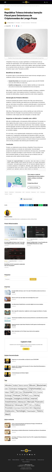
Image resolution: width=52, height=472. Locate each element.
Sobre (9, 459)
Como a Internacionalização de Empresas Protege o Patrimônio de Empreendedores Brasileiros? (27, 424)
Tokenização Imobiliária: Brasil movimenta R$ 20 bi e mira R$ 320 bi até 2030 (29, 317)
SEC (31, 408)
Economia (28, 192)
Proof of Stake (17, 408)
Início (5, 5)
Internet (34, 399)
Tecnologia (43, 192)
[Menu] (5, 2)
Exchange (8, 395)
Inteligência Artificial (21, 399)
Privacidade (8, 408)
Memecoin (22, 402)
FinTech (25, 395)
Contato (22, 459)
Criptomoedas (18, 192)
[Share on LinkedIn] (19, 26)
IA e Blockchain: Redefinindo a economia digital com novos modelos (27, 304)
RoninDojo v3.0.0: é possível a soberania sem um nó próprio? (14, 264)
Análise (15, 385)
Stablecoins (9, 411)
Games (31, 395)
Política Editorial (15, 459)
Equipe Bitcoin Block (13, 239)
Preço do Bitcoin (26, 461)
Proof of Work (24, 408)
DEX (16, 392)
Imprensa (6, 239)
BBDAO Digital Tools (28, 464)
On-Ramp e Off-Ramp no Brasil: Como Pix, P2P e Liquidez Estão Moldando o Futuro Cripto (29, 437)
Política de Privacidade (31, 459)
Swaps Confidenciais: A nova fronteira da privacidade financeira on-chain (37, 243)
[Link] (26, 2)
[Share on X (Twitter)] (15, 26)
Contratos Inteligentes (18, 389)
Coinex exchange (34, 187)
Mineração (19, 405)
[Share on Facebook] (13, 26)
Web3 (10, 194)
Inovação (8, 399)
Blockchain (11, 192)
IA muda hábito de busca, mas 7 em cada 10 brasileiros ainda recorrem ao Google (14, 243)
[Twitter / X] (16, 181)
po (33, 405)
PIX (30, 405)
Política (37, 405)
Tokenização (31, 411)
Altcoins (7, 9)
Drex (20, 392)
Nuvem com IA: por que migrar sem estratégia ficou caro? (25, 297)
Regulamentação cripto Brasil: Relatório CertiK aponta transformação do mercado (28, 325)
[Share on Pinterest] (17, 26)
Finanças (16, 395)
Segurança (37, 408)
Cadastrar (26, 348)
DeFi (23, 192)
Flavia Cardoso (11, 22)
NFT (38, 192)
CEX (6, 389)
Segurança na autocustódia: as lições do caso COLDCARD (25, 359)
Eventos (40, 392)
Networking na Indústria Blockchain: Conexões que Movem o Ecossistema (29, 430)
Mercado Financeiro (35, 402)
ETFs (34, 392)
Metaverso (33, 192)
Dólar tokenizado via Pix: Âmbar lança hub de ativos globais (25, 331)
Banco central (23, 385)
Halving (36, 395)
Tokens (6, 194)
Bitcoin (6, 192)
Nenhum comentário (26, 22)
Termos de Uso (40, 459)
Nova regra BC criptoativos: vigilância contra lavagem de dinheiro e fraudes (29, 311)
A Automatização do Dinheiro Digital (20, 372)
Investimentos (10, 402)
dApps (7, 392)
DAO (44, 389)
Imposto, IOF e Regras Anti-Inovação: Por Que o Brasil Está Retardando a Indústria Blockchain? (28, 367)
